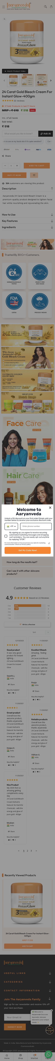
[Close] (50, 507)
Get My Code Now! (28, 550)
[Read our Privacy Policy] (49, 543)
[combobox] (11, 526)
